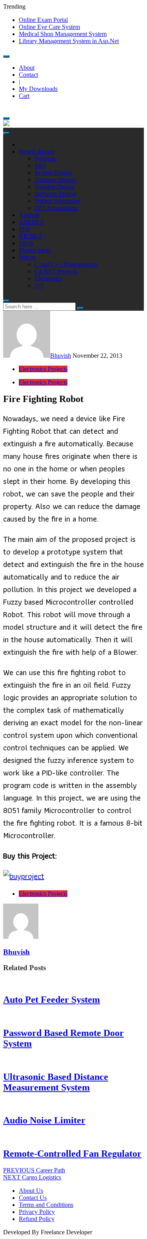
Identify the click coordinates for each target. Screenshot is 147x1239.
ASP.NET (31, 222)
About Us (31, 1190)
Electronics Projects (43, 369)
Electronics (48, 278)
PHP (25, 229)
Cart (24, 95)
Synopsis (45, 158)
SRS (40, 165)
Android (29, 215)
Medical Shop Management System (63, 34)
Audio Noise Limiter (44, 1120)
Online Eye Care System (49, 27)
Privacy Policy (37, 1211)
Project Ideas (35, 250)
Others (27, 257)
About (26, 67)
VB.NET (30, 236)
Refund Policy (36, 1218)
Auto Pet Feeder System (51, 999)
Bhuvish (60, 355)
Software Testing (55, 193)
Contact (28, 74)
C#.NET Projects (55, 271)
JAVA (26, 243)
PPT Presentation (55, 208)
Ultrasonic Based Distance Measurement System (55, 1082)
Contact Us (33, 1197)
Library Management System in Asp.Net (69, 41)
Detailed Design (54, 186)
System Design (53, 172)
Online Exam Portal (43, 19)
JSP (39, 285)
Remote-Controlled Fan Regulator (72, 1153)
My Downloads (38, 88)
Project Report (36, 151)
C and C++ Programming (66, 264)
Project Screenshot (57, 200)
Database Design (55, 179)
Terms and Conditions (46, 1204)
